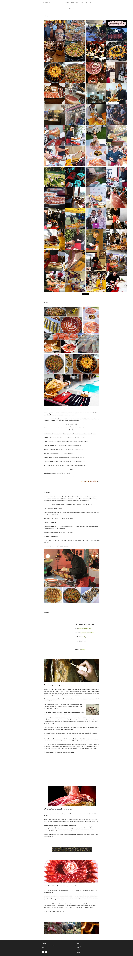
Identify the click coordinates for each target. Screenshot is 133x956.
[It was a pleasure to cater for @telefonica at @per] (75, 177)
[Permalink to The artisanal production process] (71, 670)
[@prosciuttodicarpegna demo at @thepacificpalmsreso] (75, 218)
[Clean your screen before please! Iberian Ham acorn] (116, 197)
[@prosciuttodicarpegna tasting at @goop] (116, 239)
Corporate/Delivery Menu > (90, 481)
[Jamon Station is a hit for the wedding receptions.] (54, 218)
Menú (82, 2)
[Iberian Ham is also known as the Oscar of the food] (54, 260)
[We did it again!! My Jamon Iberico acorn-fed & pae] (54, 281)
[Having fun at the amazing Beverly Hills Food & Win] (75, 156)
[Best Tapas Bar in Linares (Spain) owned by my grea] (75, 114)
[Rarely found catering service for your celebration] (75, 239)
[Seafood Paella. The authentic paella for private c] (54, 72)
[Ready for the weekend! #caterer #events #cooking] (75, 135)
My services (47, 492)
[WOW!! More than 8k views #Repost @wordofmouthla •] (75, 260)
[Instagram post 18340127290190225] (116, 30)
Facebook (43, 952)
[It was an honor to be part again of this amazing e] (96, 218)
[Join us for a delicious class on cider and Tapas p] (116, 72)
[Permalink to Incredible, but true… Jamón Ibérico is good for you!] (71, 871)
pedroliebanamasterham (87, 632)
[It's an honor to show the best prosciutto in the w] (75, 281)
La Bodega (67, 2)
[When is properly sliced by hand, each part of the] (96, 177)
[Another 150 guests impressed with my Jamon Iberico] (54, 177)
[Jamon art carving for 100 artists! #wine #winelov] (54, 51)
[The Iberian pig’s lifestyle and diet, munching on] (116, 114)
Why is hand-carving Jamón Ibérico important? (58, 809)
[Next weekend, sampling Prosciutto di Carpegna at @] (54, 239)
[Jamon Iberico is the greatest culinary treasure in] (116, 156)
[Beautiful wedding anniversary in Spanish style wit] (116, 177)
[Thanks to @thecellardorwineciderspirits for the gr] (116, 93)
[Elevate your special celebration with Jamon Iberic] (54, 135)
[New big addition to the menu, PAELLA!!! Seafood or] (75, 72)
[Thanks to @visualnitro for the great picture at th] (116, 260)
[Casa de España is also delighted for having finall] (96, 260)
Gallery (86, 2)
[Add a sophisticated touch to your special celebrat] (116, 281)
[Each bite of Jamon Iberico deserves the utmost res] (54, 197)
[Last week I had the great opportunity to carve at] (54, 30)
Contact (77, 2)
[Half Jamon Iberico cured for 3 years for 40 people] (116, 218)
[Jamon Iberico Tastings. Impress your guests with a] (96, 156)
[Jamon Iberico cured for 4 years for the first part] (96, 135)
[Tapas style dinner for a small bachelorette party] (54, 93)
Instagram (46, 952)
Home (72, 2)
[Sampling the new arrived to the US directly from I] (96, 281)
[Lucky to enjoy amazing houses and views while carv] (75, 197)
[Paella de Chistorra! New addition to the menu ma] (75, 51)
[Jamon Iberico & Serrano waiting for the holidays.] (75, 93)
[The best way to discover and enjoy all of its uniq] (54, 156)
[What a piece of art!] (116, 135)
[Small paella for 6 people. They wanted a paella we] (116, 51)
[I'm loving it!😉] (96, 239)
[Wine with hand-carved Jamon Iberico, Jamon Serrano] (96, 72)
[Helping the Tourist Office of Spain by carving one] (96, 30)
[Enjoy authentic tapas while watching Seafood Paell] (75, 30)
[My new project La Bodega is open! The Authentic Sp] (54, 114)
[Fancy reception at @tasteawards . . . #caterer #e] (96, 114)
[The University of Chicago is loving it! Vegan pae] (96, 51)
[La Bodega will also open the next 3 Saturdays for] (96, 93)
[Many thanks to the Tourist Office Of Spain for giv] (96, 197)
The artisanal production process (54, 685)
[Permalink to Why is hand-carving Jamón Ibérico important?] (71, 796)
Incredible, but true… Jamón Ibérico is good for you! (60, 886)
